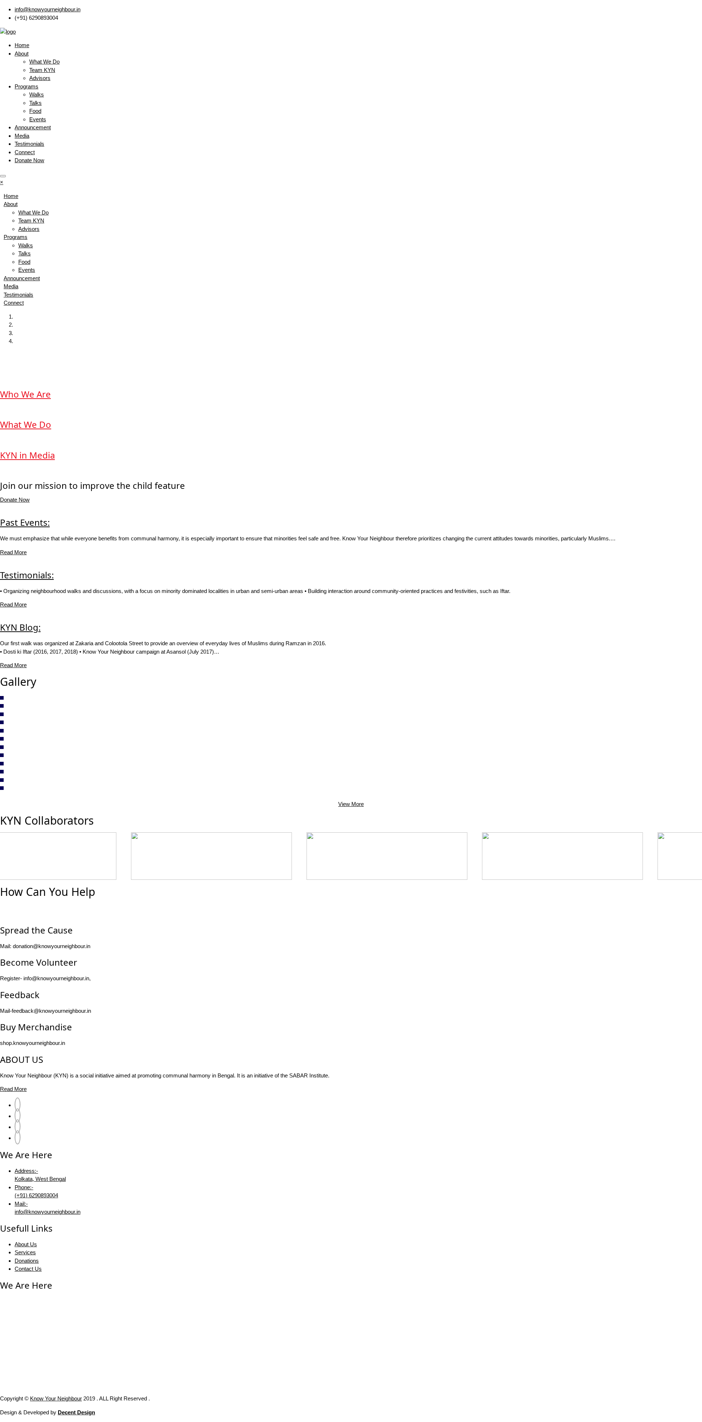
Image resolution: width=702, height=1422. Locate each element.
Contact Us (28, 1269)
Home (22, 45)
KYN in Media (27, 455)
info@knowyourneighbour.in (47, 9)
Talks (35, 103)
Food (35, 111)
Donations (27, 1261)
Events (37, 119)
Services (25, 1252)
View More (351, 804)
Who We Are (25, 394)
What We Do (44, 61)
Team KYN (42, 70)
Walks (36, 94)
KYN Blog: (20, 627)
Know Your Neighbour (56, 1398)
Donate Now (29, 160)
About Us (26, 1244)
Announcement (33, 127)
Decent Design (76, 1412)
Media (22, 136)
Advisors (39, 78)
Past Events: (25, 522)
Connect (25, 152)
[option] (87, 856)
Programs (26, 86)
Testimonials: (27, 575)
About (22, 53)
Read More (13, 552)
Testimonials (29, 144)
